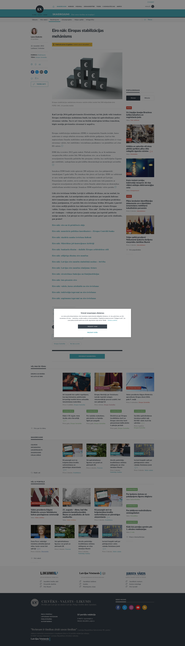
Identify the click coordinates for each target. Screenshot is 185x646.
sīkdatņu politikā (112, 320)
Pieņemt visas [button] (92, 326)
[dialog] (92, 323)
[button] (92, 333)
